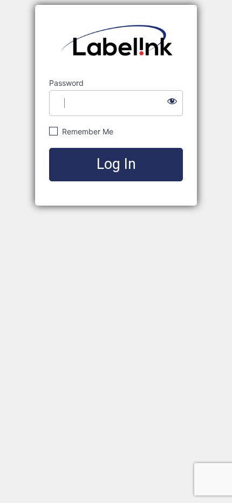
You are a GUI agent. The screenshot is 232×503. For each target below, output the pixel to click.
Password (66, 82)
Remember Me (86, 131)
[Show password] (172, 101)
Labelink (116, 41)
